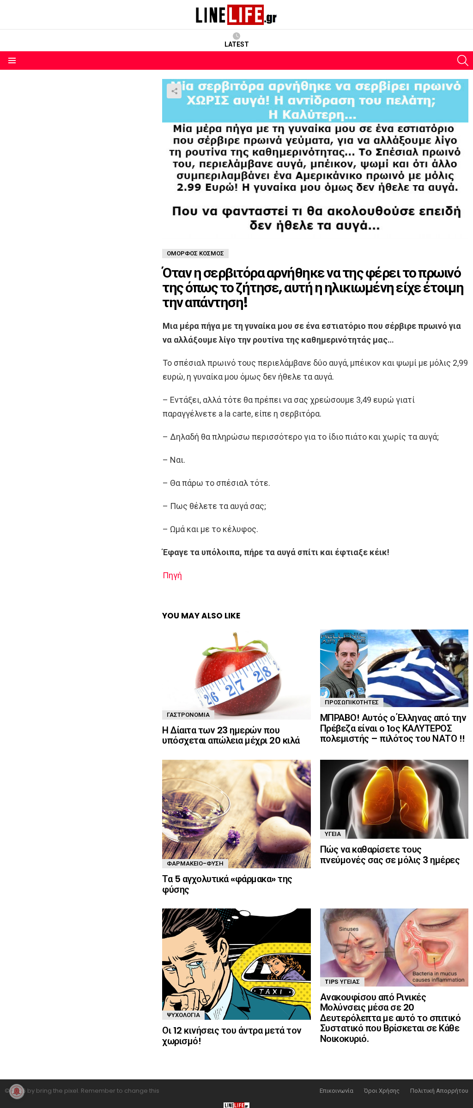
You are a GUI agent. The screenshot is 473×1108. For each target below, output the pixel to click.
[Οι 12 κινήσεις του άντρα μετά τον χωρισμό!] (236, 964)
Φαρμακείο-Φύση (195, 863)
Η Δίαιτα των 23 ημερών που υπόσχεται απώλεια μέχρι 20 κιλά (231, 735)
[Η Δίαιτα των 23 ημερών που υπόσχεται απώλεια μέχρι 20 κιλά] (236, 675)
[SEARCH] (462, 60)
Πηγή (172, 575)
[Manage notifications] (16, 1091)
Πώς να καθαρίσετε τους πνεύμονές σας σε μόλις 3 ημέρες (390, 854)
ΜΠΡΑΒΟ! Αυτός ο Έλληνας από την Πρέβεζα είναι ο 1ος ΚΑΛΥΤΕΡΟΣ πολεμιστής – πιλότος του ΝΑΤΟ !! (393, 728)
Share (174, 91)
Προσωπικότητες (352, 702)
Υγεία (333, 833)
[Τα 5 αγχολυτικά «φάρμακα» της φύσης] (236, 814)
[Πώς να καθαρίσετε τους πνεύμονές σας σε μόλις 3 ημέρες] (394, 799)
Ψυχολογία (183, 1015)
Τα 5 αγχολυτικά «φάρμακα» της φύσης (227, 884)
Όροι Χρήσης (382, 1091)
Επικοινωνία (336, 1091)
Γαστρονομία (188, 714)
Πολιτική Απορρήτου (439, 1091)
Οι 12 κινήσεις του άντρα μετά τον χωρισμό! (232, 1035)
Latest (236, 44)
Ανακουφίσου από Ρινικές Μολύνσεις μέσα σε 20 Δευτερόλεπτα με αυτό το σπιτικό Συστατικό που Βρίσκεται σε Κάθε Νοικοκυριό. (390, 1018)
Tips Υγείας (342, 981)
